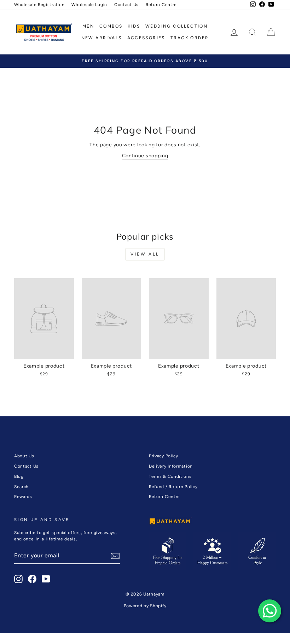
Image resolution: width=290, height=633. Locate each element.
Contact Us (126, 4)
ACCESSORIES (146, 37)
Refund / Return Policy (173, 486)
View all (145, 254)
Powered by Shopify (145, 605)
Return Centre (161, 4)
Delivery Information (171, 466)
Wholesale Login (89, 4)
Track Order (189, 37)
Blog (19, 476)
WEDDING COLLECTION (176, 26)
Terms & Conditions (170, 476)
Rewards (23, 496)
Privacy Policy (163, 455)
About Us (24, 455)
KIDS (134, 26)
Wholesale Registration (39, 4)
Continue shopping (145, 156)
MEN (88, 26)
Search (21, 486)
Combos (110, 26)
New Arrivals (101, 37)
